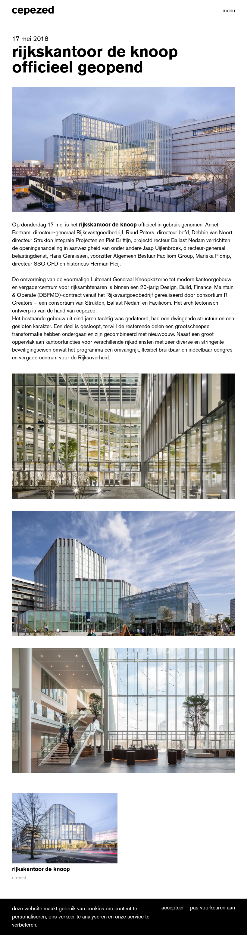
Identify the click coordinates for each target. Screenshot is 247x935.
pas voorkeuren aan (212, 908)
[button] (227, 11)
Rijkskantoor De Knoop (108, 224)
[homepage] (39, 10)
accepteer (172, 908)
